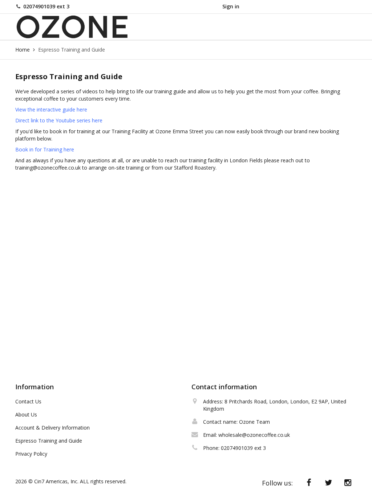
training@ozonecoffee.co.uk (48, 167)
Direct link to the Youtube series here (58, 120)
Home (22, 49)
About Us (26, 414)
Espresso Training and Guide (48, 440)
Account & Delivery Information (52, 427)
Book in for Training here (44, 149)
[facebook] (309, 482)
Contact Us (28, 401)
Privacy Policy (31, 453)
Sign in (230, 6)
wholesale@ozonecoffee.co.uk (254, 434)
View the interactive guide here (52, 109)
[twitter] (328, 482)
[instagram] (348, 482)
